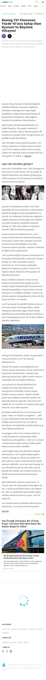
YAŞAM (23, 6)
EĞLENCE (16, 6)
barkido (38, 514)
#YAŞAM (39, 629)
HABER (36, 6)
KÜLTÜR (3, 6)
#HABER (5, 633)
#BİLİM (31, 629)
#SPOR (14, 629)
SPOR (29, 6)
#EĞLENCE (23, 629)
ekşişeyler (12, 2)
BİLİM (9, 6)
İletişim (26, 642)
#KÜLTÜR (6, 629)
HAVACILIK (5, 14)
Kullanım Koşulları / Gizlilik (12, 642)
